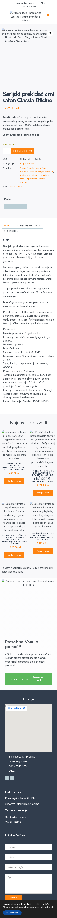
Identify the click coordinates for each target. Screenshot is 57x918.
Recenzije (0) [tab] (12, 231)
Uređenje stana (45, 175)
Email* (8, 852)
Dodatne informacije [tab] (27, 225)
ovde (45, 323)
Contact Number (12, 862)
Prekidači (24, 168)
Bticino (21, 257)
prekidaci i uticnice (28, 171)
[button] (4, 16)
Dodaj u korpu (22, 151)
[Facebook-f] (7, 778)
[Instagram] (12, 778)
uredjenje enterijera (28, 175)
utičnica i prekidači (28, 178)
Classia (47, 253)
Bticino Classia (15, 186)
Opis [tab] (7, 225)
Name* (8, 842)
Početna (6, 568)
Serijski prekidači (27, 163)
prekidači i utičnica (38, 168)
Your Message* (11, 872)
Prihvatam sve (12, 913)
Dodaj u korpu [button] (14, 481)
